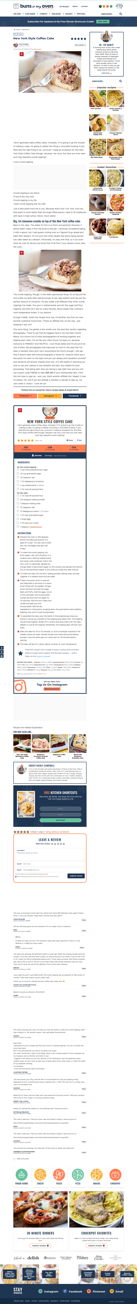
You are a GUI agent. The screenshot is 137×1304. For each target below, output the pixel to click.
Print (70, 440)
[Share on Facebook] (2, 648)
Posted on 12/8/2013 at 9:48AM (23, 948)
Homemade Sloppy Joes (97, 133)
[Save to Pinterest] (2, 652)
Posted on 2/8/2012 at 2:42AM (21, 986)
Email (19, 870)
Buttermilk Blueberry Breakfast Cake (77, 756)
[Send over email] (2, 656)
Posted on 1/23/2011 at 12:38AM (22, 1153)
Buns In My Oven (33, 6)
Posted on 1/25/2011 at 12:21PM (21, 1142)
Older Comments (23, 1159)
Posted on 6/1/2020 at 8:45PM (21, 920)
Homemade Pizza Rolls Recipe (115, 158)
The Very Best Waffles (49, 1274)
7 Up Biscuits (113, 237)
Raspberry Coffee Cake (59, 755)
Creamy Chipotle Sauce (115, 133)
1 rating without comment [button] (56, 832)
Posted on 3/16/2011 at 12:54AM (22, 1037)
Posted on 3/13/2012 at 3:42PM (21, 969)
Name (19, 864)
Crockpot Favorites (96, 1233)
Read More (106, 73)
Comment (21, 850)
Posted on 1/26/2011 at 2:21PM (21, 1103)
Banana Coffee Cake (127, 1274)
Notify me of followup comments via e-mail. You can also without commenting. (37, 876)
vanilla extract (36, 527)
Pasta (59, 1183)
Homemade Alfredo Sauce (97, 189)
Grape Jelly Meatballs (98, 237)
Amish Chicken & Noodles (115, 109)
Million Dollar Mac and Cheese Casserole (10, 1274)
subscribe (45, 876)
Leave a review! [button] (43, 656)
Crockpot (115, 1183)
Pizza (77, 1183)
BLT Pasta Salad (96, 157)
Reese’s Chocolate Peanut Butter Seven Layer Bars (29, 1274)
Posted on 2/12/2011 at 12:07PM (22, 1073)
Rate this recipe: (43, 844)
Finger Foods (21, 1183)
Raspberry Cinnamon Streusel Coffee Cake (41, 756)
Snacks (96, 1183)
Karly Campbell (24, 673)
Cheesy (40, 1183)
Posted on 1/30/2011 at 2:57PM (21, 1089)
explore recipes (95, 1246)
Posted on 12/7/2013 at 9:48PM (21, 931)
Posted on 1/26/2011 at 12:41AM (22, 1113)
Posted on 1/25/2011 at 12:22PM (22, 1128)
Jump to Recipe (79, 45)
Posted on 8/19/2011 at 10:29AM (22, 997)
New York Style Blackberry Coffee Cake (22, 756)
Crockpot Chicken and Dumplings (115, 189)
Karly (31, 769)
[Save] (22, 54)
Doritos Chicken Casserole (115, 213)
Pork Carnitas (96, 108)
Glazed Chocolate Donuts (97, 213)
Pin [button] (80, 440)
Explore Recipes (39, 1246)
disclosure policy (37, 49)
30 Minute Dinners (40, 1233)
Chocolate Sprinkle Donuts (88, 1274)
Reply (84, 920)
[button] (72, 39)
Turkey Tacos (108, 1274)
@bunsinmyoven (52, 689)
